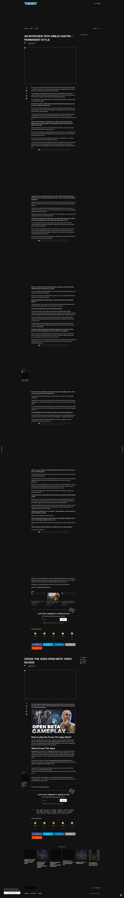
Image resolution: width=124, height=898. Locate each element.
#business (54, 810)
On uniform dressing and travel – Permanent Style (38, 602)
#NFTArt (49, 813)
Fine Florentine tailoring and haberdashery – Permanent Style (68, 602)
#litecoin (38, 813)
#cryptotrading (54, 811)
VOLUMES (40, 893)
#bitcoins (71, 809)
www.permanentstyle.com (44, 587)
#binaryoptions (43, 809)
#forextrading (49, 812)
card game (50, 751)
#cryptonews (46, 811)
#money (42, 813)
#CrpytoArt (59, 810)
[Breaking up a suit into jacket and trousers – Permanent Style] (53, 597)
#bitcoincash (53, 809)
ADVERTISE (26, 893)
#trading (67, 813)
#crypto (64, 810)
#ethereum (69, 811)
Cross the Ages (34, 751)
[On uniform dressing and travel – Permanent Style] (38, 597)
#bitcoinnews (66, 809)
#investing (59, 812)
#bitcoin (48, 809)
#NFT (46, 813)
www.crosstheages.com (54, 741)
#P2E (59, 813)
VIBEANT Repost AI (32, 665)
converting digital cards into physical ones (58, 760)
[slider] (47, 732)
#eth (65, 811)
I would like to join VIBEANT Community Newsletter (54, 622)
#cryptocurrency (39, 811)
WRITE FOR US (33, 893)
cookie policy (17, 890)
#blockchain (46, 810)
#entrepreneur (60, 811)
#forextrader (43, 812)
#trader (62, 813)
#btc (50, 810)
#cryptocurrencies (70, 810)
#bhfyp (37, 809)
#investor (70, 812)
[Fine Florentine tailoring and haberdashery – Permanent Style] (68, 597)
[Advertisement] (62, 17)
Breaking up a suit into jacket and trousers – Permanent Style (53, 602)
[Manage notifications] (121, 895)
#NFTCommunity (54, 813)
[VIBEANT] (30, 3)
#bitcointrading (39, 810)
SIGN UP (63, 619)
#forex (37, 812)
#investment (64, 812)
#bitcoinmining (60, 809)
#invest (54, 812)
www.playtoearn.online (44, 787)
